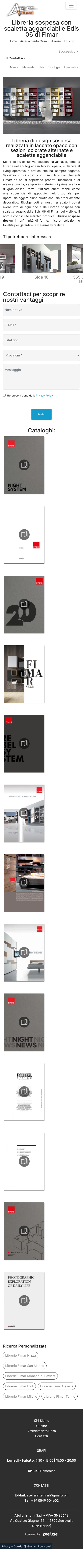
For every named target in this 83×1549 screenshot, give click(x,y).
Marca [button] (14, 67)
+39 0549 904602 (45, 1501)
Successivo (67, 51)
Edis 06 (69, 41)
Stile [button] (41, 67)
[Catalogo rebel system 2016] (24, 1092)
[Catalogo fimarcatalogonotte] (24, 952)
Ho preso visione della (30, 395)
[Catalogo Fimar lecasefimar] (24, 1161)
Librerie (55, 41)
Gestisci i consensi (39, 1546)
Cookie (18, 1546)
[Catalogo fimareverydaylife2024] (24, 1300)
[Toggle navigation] (71, 6)
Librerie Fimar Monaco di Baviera (30, 1376)
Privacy (5, 1546)
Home (13, 41)
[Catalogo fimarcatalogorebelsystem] (24, 883)
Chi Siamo (41, 1421)
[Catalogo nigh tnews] (24, 1022)
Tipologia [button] (54, 67)
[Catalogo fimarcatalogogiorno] (24, 813)
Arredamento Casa (33, 41)
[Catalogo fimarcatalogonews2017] (24, 534)
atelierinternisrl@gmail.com (47, 1495)
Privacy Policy (44, 395)
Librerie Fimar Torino (59, 1396)
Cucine (41, 1426)
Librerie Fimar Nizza (20, 1355)
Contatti (41, 1436)
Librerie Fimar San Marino (24, 1366)
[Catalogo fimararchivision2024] (24, 1231)
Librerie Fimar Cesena (56, 1386)
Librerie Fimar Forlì (19, 1386)
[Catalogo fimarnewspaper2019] (24, 674)
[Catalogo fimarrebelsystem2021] (24, 743)
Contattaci (16, 58)
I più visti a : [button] (72, 67)
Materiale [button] (28, 67)
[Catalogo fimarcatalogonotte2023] (24, 465)
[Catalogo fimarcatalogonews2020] (24, 604)
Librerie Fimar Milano (21, 1396)
